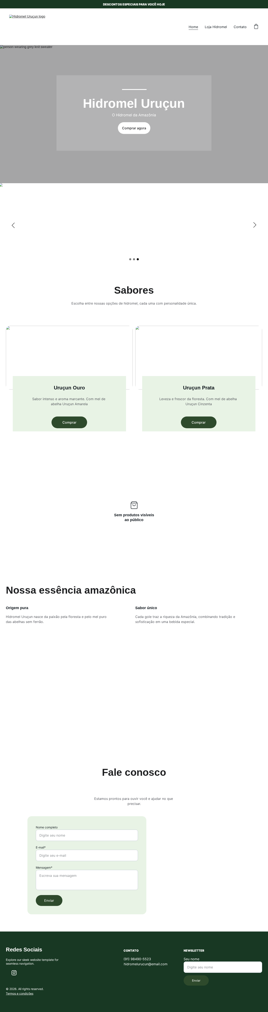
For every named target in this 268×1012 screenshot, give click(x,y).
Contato (240, 27)
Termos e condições (19, 993)
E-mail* (41, 847)
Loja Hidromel (216, 27)
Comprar (69, 422)
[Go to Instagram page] (14, 972)
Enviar (49, 900)
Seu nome (191, 959)
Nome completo (47, 827)
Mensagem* (44, 867)
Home (193, 27)
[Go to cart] (256, 27)
